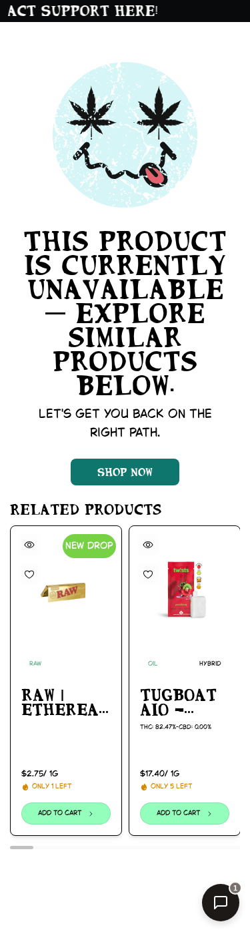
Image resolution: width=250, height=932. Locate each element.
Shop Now (125, 472)
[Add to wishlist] (29, 574)
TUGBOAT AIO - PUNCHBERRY (184, 702)
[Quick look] (29, 544)
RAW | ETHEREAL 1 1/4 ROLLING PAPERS (65, 702)
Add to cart (60, 813)
